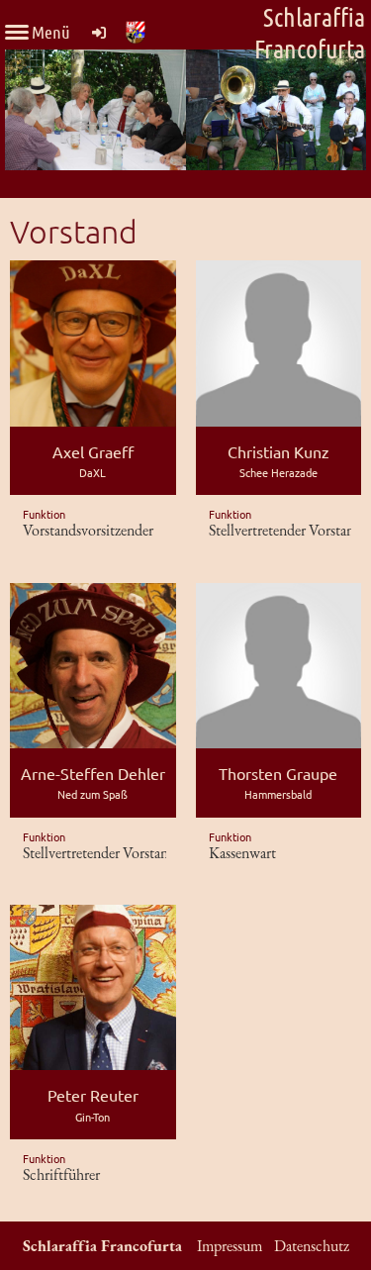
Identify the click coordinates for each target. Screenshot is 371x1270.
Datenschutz (311, 1245)
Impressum (229, 1245)
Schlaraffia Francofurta (309, 32)
